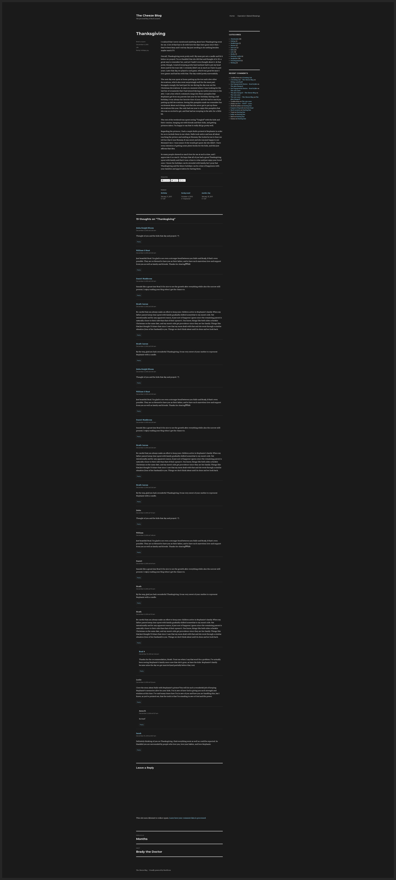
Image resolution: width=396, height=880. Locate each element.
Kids (232, 50)
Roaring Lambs (236, 56)
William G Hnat (143, 250)
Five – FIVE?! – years (245, 103)
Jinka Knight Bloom (145, 228)
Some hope (250, 108)
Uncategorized (236, 61)
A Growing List (247, 78)
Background (185, 193)
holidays (143, 50)
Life (137, 47)
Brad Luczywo (141, 41)
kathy (232, 114)
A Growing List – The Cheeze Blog (242, 80)
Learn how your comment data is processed (187, 818)
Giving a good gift (237, 82)
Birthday (164, 193)
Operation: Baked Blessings (248, 16)
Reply (139, 241)
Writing (233, 63)
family (138, 50)
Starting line (247, 106)
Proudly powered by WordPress (160, 870)
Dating (233, 41)
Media (233, 54)
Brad (141, 651)
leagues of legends (237, 108)
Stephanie (234, 58)
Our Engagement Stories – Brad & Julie (244, 84)
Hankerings (235, 43)
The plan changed (237, 86)
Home (232, 16)
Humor (233, 45)
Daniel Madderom (144, 279)
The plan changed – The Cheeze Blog (243, 93)
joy (148, 50)
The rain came (235, 91)
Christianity (235, 39)
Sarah (138, 733)
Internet (233, 48)
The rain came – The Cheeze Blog (242, 97)
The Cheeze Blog (149, 15)
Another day (206, 193)
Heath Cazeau (142, 304)
